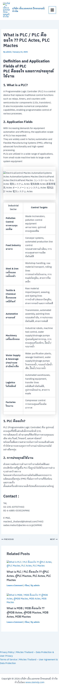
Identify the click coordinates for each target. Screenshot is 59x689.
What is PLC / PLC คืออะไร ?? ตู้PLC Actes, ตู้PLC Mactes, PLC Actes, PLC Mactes (29, 576)
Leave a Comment (15, 585)
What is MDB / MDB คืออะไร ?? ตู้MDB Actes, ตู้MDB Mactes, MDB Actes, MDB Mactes (27, 612)
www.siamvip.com (34, 682)
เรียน (27, 585)
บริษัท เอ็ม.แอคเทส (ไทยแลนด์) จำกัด (28, 10)
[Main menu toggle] (52, 10)
